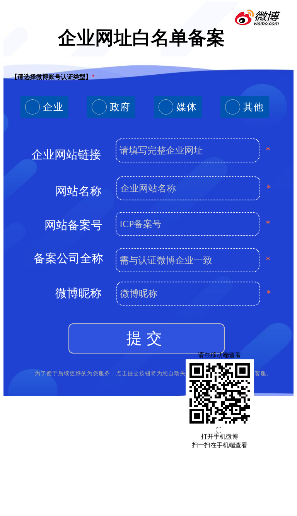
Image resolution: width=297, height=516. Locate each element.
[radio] (44, 107)
